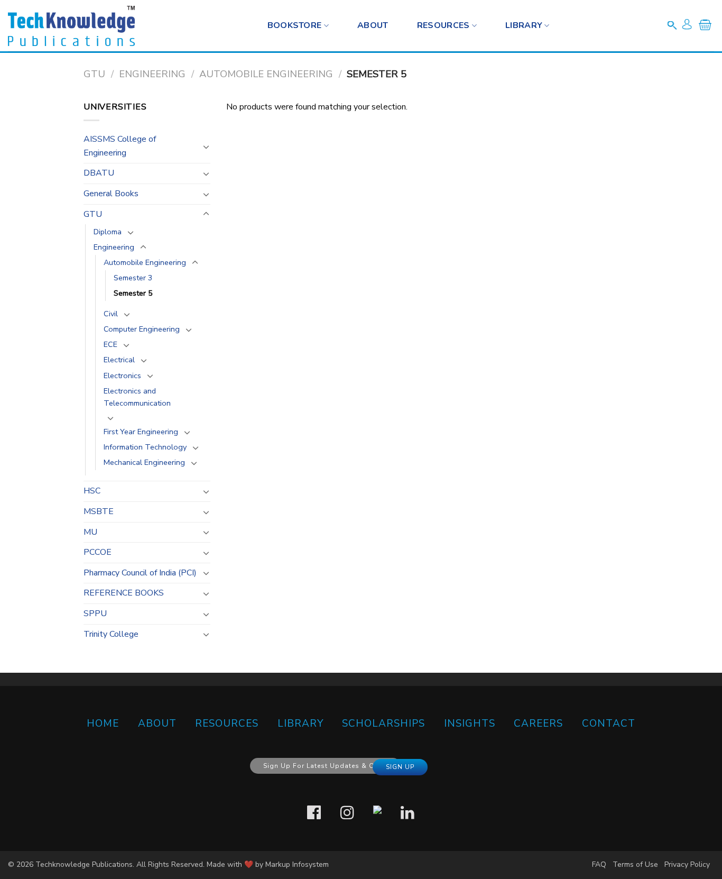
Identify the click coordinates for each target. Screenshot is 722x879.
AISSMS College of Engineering (120, 146)
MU (90, 532)
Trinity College (111, 634)
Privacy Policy (687, 864)
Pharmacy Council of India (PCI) (140, 573)
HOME (103, 723)
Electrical (119, 359)
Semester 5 (133, 293)
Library (523, 25)
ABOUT (157, 723)
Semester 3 (133, 277)
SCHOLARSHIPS (383, 723)
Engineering (152, 73)
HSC (92, 491)
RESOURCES (443, 25)
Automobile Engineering (266, 73)
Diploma (108, 231)
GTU (94, 73)
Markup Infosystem (297, 864)
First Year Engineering (141, 431)
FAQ (599, 864)
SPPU (95, 613)
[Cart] (705, 27)
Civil (111, 313)
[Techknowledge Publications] (71, 26)
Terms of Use (635, 864)
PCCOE (98, 552)
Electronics (122, 375)
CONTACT (608, 723)
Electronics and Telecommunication (137, 397)
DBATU (99, 173)
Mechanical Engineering (144, 462)
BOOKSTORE (294, 25)
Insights (469, 723)
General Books (111, 193)
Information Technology (145, 447)
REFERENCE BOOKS (124, 593)
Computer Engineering (142, 329)
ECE (110, 344)
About (372, 25)
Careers (538, 723)
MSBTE (99, 511)
